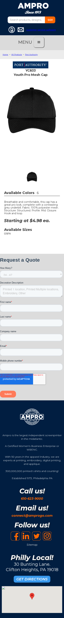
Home (5, 54)
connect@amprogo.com (32, 516)
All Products (16, 54)
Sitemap (32, 544)
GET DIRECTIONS (32, 579)
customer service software (41, 29)
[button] (39, 42)
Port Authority (31, 54)
